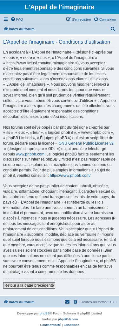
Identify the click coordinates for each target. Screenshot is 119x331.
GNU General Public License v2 (86, 143)
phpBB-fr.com (68, 319)
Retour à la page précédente (29, 285)
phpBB (45, 313)
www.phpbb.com (30, 154)
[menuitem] (16, 19)
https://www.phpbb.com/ (70, 175)
